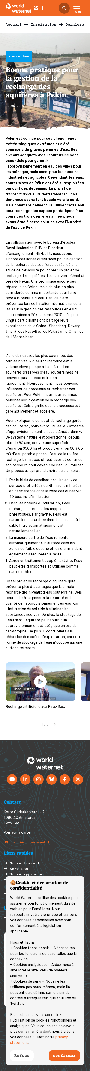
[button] (76, 9)
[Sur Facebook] (65, 779)
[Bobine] (78, 779)
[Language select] (38, 8)
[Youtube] (12, 779)
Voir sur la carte (17, 833)
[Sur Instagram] (38, 779)
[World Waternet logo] (18, 8)
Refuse (22, 1055)
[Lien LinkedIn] (25, 779)
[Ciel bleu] (51, 779)
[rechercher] (64, 8)
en (45, 432)
